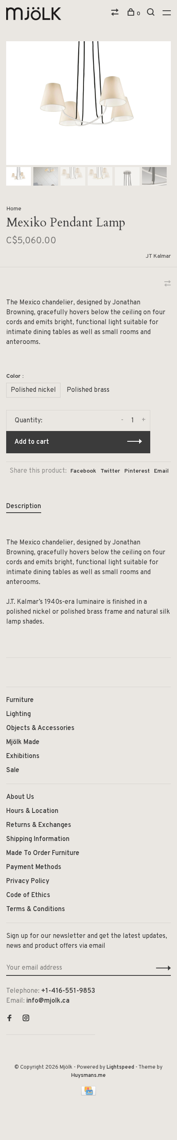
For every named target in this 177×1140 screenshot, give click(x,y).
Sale (12, 770)
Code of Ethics (28, 895)
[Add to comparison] (167, 284)
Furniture (20, 700)
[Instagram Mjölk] (26, 1019)
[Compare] (116, 13)
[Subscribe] (161, 968)
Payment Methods (33, 867)
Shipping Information (38, 839)
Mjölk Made (23, 742)
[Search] (151, 13)
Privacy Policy (27, 881)
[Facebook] (9, 1019)
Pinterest (137, 471)
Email (161, 471)
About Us (20, 797)
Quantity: (28, 421)
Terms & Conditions (35, 909)
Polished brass (88, 390)
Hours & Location (32, 811)
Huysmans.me (88, 1075)
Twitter (110, 471)
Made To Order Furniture (42, 853)
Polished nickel (33, 390)
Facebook (83, 471)
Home (13, 208)
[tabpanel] (88, 103)
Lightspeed (120, 1067)
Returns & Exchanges (38, 825)
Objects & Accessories (40, 728)
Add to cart (31, 442)
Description (23, 506)
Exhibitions (23, 756)
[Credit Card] (88, 1094)
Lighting (18, 714)
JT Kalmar (158, 256)
